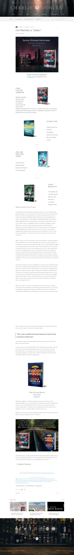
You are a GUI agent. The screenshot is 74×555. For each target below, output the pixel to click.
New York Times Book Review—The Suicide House (17, 514)
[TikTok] (20, 529)
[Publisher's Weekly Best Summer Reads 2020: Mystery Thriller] (37, 506)
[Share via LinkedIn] (21, 489)
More (44, 19)
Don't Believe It (38, 19)
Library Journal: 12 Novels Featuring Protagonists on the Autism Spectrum (55, 514)
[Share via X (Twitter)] (19, 489)
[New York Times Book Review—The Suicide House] (18, 506)
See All (63, 499)
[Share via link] (24, 489)
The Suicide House (18, 19)
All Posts (11, 19)
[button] (52, 19)
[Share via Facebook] (16, 489)
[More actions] (57, 27)
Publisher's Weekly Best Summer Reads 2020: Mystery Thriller (36, 514)
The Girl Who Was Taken (29, 485)
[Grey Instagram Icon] (35, 529)
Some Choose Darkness (28, 19)
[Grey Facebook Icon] (30, 529)
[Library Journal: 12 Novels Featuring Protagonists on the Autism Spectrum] (55, 506)
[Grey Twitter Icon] (25, 529)
